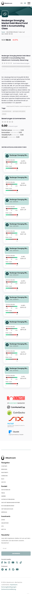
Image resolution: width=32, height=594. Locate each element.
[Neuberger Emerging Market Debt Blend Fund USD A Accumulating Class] (16, 351)
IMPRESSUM (4, 512)
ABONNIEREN (16, 553)
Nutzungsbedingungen (8, 587)
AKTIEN (3, 520)
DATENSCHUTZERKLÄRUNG (8, 499)
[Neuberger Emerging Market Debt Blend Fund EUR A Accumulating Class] (16, 305)
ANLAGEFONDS (5, 523)
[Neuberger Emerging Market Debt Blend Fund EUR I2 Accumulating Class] (16, 232)
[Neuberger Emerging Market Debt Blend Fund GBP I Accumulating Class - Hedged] (16, 328)
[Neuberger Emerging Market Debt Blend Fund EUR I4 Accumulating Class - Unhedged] (16, 184)
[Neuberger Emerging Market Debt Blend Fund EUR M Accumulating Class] (16, 280)
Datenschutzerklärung (8, 589)
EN (21, 3)
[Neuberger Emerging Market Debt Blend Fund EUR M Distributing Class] (16, 256)
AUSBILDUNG (4, 475)
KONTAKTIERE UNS (5, 489)
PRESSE (3, 493)
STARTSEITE (4, 466)
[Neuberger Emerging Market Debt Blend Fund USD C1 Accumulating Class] (16, 162)
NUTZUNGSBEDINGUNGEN (7, 505)
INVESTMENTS (4, 472)
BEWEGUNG (4, 469)
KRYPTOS (3, 529)
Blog (2, 479)
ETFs (2, 526)
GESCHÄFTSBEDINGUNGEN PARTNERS (10, 502)
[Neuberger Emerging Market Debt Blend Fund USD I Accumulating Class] (16, 376)
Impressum (13, 585)
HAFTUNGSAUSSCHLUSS (7, 509)
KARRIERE (3, 496)
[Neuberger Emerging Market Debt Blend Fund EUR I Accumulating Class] (16, 207)
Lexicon (3, 482)
